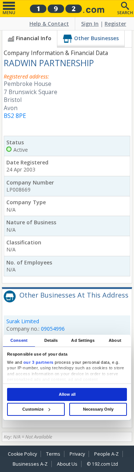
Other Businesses (96, 38)
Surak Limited (22, 321)
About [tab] (115, 340)
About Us (67, 464)
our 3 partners (38, 362)
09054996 (53, 328)
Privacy (77, 454)
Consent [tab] (19, 340)
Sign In (90, 23)
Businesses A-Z (30, 464)
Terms (53, 454)
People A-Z (106, 454)
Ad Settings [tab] (83, 340)
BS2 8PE (15, 116)
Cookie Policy (22, 454)
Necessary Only (98, 409)
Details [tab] (51, 340)
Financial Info (33, 38)
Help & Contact (49, 23)
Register (115, 23)
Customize (33, 409)
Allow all (67, 394)
